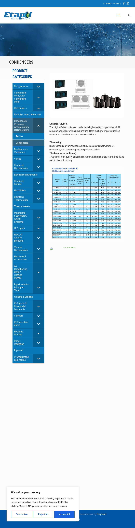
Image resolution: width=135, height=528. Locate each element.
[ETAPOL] (17, 15)
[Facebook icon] (123, 3)
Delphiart (101, 514)
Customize (21, 514)
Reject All (43, 514)
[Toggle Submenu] (38, 86)
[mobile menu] (118, 15)
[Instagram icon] (128, 3)
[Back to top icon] (119, 521)
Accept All (64, 514)
